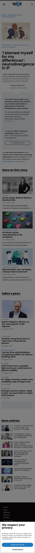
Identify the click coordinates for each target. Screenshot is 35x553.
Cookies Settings (17, 549)
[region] (17, 537)
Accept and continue (17, 545)
